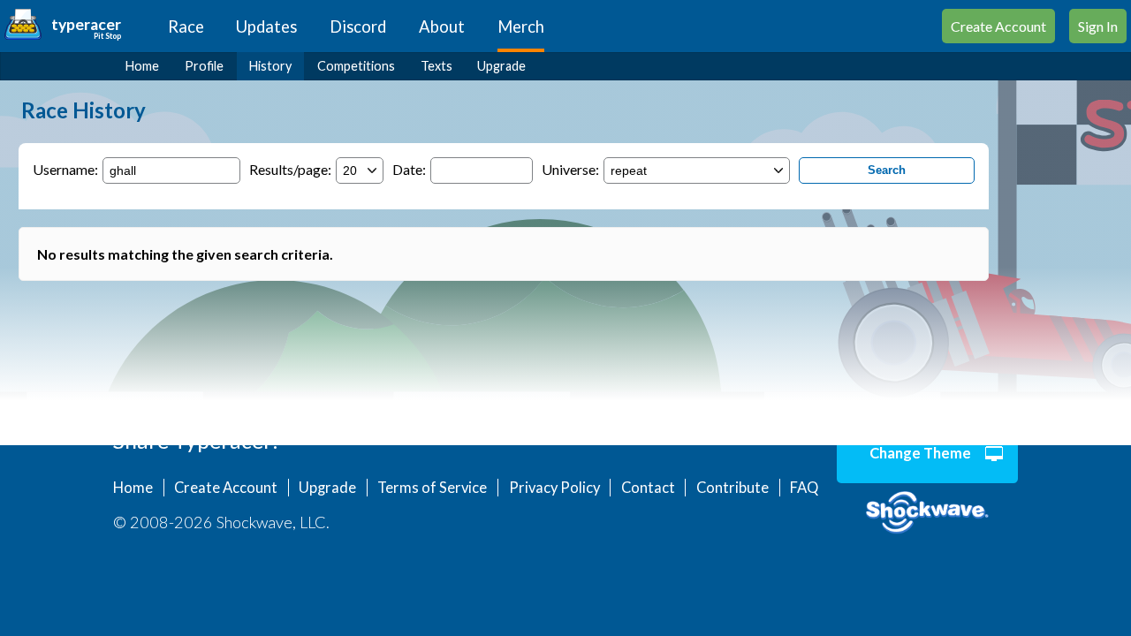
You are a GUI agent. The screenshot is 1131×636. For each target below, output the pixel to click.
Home (142, 65)
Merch (520, 26)
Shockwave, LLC (927, 513)
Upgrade (501, 65)
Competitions (356, 65)
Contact (648, 487)
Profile (204, 65)
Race (186, 26)
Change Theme (920, 453)
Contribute (732, 487)
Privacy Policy (554, 487)
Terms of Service (432, 487)
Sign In (1098, 26)
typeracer (86, 24)
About (442, 26)
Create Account (998, 26)
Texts (436, 65)
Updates (266, 26)
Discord (358, 26)
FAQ (804, 487)
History (270, 65)
